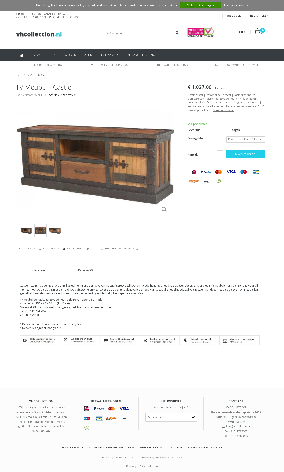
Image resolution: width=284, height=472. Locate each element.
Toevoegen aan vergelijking (121, 248)
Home (19, 75)
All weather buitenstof (205, 447)
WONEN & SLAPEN (78, 55)
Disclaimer (175, 447)
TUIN (52, 55)
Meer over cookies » (235, 5)
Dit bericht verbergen (200, 5)
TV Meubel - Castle (37, 75)
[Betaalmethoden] (193, 171)
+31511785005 (26, 248)
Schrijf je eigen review (62, 94)
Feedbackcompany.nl (172, 457)
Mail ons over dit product (82, 248)
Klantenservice (72, 447)
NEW (36, 55)
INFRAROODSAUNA (141, 55)
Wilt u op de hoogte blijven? (171, 407)
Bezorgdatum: (197, 138)
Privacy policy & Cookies (145, 447)
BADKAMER (109, 55)
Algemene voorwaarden (106, 447)
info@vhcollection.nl (238, 426)
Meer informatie (223, 110)
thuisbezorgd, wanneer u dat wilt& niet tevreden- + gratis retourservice (48, 15)
